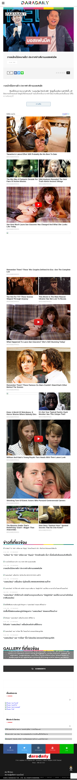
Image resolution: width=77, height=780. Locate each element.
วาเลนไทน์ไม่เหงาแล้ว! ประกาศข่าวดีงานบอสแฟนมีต (22, 568)
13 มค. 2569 (12, 62)
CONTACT (49, 777)
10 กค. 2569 (6, 552)
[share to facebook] (15, 72)
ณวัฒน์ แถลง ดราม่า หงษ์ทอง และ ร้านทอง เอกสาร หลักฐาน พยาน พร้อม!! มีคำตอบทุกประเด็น (39, 658)
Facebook (10, 750)
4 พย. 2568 (5, 592)
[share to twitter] (18, 72)
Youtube (52, 750)
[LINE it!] (22, 72)
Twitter (24, 750)
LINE (66, 750)
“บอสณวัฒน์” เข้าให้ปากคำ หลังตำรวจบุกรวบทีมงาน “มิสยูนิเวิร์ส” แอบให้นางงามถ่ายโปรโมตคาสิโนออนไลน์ (38, 596)
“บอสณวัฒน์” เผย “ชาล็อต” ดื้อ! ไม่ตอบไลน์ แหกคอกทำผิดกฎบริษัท (28, 637)
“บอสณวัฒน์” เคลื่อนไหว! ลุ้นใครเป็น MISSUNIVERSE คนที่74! (27, 581)
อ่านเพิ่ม (38, 104)
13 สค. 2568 (6, 635)
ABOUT (42, 777)
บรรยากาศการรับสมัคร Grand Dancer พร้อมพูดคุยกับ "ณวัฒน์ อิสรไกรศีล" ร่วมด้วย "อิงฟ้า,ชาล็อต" (39, 654)
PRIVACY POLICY (66, 777)
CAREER (57, 777)
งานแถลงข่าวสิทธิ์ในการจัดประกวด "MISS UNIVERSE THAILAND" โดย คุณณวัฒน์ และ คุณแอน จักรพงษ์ (39, 652)
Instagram (38, 750)
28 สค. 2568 (6, 621)
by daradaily (14, 552)
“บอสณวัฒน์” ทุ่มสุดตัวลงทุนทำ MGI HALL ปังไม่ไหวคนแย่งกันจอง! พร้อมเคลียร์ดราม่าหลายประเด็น (39, 656)
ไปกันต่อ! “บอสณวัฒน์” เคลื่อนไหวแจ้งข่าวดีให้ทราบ (22, 624)
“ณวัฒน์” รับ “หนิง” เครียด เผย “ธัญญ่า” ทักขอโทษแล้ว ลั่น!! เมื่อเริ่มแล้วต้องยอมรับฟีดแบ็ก (37, 555)
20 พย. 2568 (6, 578)
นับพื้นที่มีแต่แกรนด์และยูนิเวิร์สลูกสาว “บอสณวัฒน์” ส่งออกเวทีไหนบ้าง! (30, 611)
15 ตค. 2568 (6, 608)
